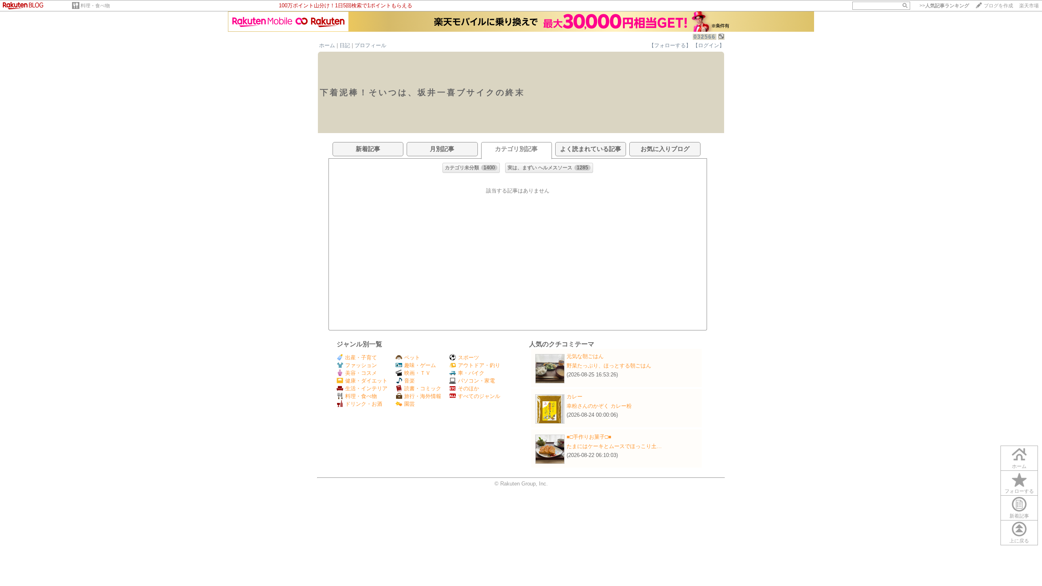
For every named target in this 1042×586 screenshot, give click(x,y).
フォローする (1019, 491)
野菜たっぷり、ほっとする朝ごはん (609, 366)
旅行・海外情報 (422, 396)
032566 (705, 37)
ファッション (361, 365)
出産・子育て (361, 357)
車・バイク (471, 373)
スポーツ (468, 357)
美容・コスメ (361, 373)
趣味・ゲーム (420, 365)
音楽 (409, 381)
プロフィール (370, 45)
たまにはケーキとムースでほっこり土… (614, 446)
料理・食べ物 (95, 6)
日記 (344, 45)
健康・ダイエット (366, 381)
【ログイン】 (709, 45)
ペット (412, 357)
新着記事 (1019, 516)
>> (944, 6)
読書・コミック (422, 388)
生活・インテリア (366, 388)
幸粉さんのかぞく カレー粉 (599, 406)
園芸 (409, 404)
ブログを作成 (998, 6)
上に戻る (1019, 541)
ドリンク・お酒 (363, 404)
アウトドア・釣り (479, 365)
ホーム (327, 45)
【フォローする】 (670, 45)
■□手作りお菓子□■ (589, 437)
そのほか (468, 388)
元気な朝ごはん (585, 356)
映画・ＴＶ (417, 373)
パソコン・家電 (476, 381)
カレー (574, 397)
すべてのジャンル (479, 396)
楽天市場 (1029, 6)
